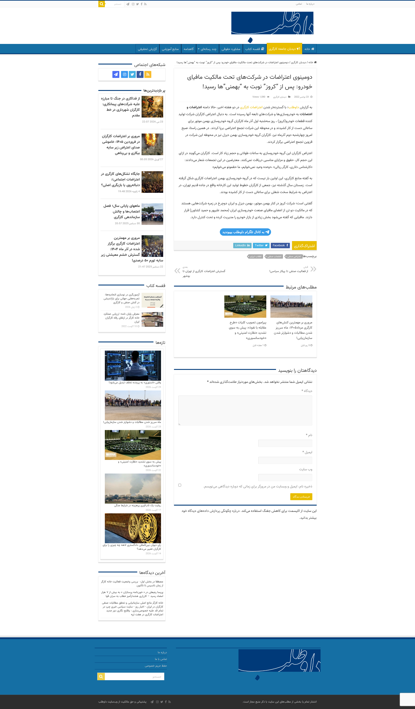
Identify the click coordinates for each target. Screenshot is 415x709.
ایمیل (307, 452)
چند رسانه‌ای (209, 49)
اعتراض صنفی (294, 256)
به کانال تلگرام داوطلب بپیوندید (243, 232)
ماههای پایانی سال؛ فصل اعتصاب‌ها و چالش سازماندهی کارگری (122, 211)
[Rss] (145, 4)
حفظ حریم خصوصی (156, 666)
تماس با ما (161, 659)
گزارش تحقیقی (147, 49)
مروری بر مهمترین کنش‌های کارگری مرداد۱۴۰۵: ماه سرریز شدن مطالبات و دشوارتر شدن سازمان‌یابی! (293, 330)
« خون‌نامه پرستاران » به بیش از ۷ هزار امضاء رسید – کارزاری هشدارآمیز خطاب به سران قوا (132, 594)
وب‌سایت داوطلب (108, 702)
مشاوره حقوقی (231, 49)
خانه (307, 49)
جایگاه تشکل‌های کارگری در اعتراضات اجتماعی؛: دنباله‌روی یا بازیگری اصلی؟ (120, 179)
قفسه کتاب (252, 49)
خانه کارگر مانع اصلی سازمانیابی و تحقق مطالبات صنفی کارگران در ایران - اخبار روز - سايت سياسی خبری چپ (132, 605)
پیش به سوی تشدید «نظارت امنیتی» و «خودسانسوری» (139, 464)
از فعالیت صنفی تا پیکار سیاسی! (288, 269)
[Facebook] (141, 4)
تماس (299, 4)
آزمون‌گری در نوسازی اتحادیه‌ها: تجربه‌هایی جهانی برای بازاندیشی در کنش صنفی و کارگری (121, 299)
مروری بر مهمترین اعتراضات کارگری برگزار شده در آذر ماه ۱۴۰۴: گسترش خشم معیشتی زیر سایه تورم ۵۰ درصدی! (132, 249)
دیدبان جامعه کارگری (282, 49)
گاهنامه (189, 49)
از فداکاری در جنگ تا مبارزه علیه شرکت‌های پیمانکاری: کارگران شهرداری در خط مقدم (120, 107)
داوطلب (293, 107)
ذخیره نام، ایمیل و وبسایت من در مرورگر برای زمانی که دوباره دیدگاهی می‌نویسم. (257, 486)
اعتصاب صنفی (274, 256)
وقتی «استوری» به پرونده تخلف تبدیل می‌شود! (135, 382)
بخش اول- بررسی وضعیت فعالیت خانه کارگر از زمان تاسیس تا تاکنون (132, 584)
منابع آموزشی (170, 49)
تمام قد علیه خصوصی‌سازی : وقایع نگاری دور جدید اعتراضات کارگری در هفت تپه (134, 613)
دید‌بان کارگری (298, 62)
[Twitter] (137, 4)
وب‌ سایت (305, 469)
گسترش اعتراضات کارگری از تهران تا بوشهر (204, 272)
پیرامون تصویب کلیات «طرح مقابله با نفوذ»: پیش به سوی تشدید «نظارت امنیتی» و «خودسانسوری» (247, 330)
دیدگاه (307, 391)
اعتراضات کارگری (251, 107)
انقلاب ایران (256, 256)
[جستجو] (101, 4)
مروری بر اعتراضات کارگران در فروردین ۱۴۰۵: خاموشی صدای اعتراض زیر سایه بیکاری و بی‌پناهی (121, 145)
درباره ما (310, 4)
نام (309, 435)
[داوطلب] (272, 28)
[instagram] (133, 4)
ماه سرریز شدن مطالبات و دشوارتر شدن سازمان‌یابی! (132, 422)
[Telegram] (128, 4)
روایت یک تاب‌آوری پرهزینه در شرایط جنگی (137, 505)
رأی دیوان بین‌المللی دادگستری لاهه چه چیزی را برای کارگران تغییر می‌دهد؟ (132, 547)
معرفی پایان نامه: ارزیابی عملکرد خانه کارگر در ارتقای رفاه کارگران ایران (121, 318)
